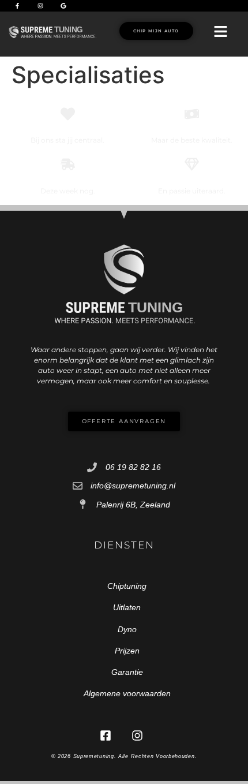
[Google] (63, 6)
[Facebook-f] (17, 6)
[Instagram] (40, 6)
